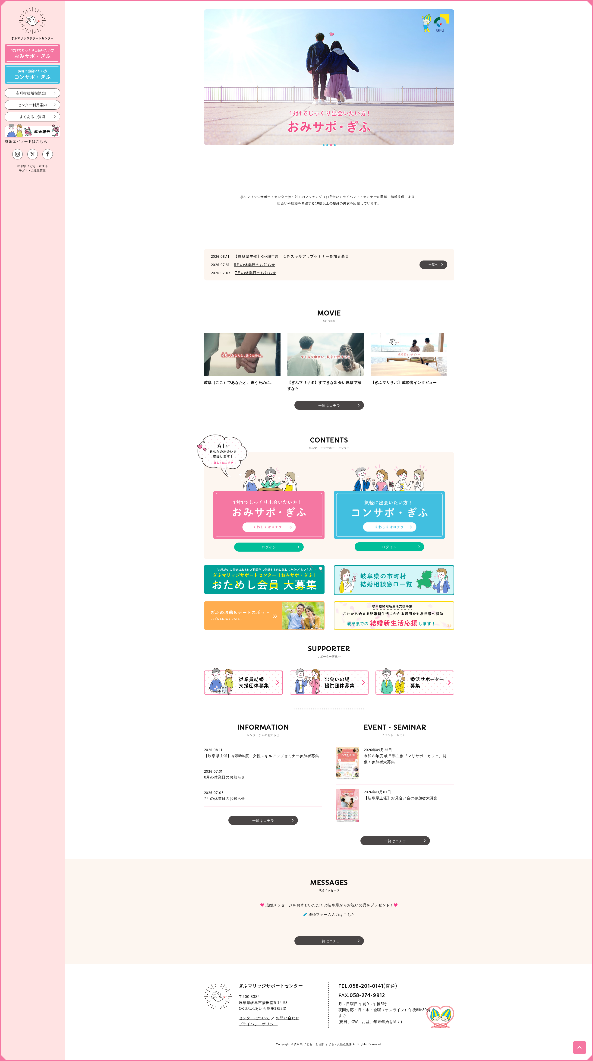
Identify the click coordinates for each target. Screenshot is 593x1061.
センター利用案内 (32, 105)
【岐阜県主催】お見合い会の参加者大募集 (401, 798)
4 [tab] (335, 145)
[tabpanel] (209, 77)
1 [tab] (324, 145)
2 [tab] (327, 145)
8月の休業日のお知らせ (254, 265)
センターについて (254, 1018)
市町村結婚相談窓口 (32, 93)
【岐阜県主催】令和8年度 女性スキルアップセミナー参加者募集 (291, 256)
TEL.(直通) (367, 986)
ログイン (269, 547)
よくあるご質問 (32, 116)
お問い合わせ (287, 1018)
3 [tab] (331, 145)
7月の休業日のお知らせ (255, 273)
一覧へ (433, 264)
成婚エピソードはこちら (26, 141)
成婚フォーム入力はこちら (331, 915)
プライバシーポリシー (258, 1024)
